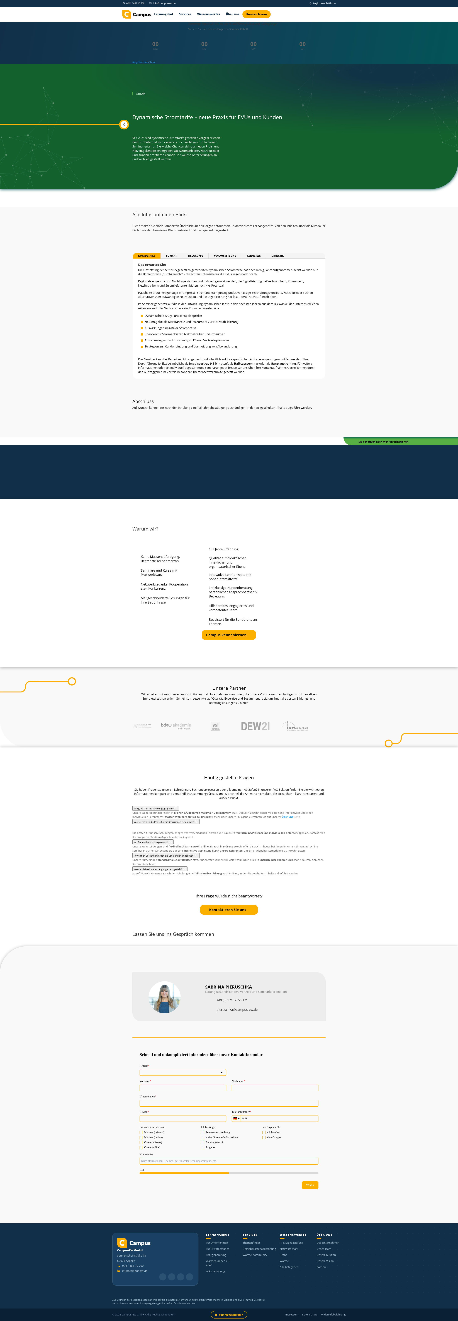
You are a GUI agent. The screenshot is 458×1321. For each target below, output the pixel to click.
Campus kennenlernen (226, 634)
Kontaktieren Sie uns (227, 909)
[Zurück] (124, 124)
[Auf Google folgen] (171, 1276)
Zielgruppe (195, 255)
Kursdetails (146, 255)
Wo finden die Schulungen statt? (151, 842)
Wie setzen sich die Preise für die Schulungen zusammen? (164, 822)
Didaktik (278, 255)
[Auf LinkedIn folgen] (162, 1276)
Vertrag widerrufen (231, 1314)
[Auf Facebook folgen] (189, 1276)
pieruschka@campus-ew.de (237, 1009)
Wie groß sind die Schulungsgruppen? (154, 808)
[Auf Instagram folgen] (180, 1276)
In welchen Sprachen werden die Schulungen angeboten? (164, 855)
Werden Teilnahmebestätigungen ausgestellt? (158, 869)
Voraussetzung (225, 255)
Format (171, 255)
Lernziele (254, 255)
